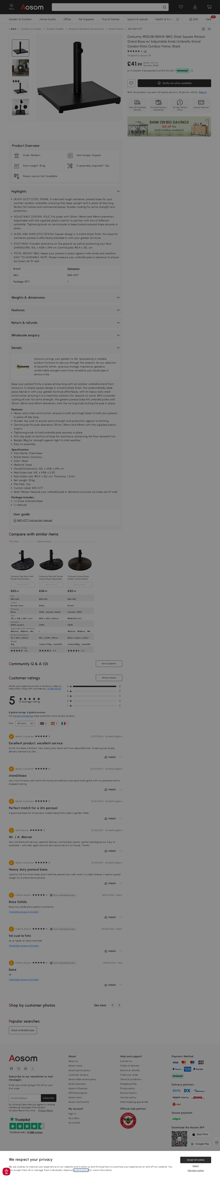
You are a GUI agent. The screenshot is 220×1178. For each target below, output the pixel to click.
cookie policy (81, 1170)
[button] (6, 1171)
